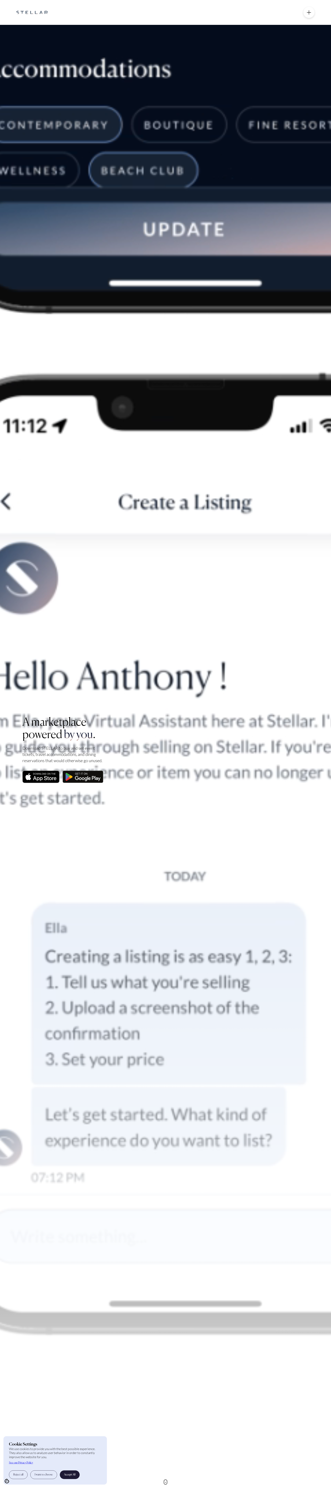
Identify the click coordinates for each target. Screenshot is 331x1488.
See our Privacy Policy (21, 1462)
